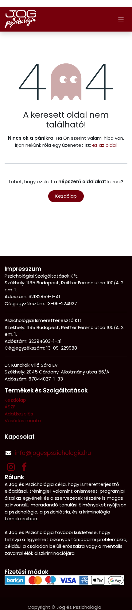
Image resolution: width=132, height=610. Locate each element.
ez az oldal (104, 145)
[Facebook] (24, 467)
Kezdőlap (66, 196)
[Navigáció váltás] (121, 19)
